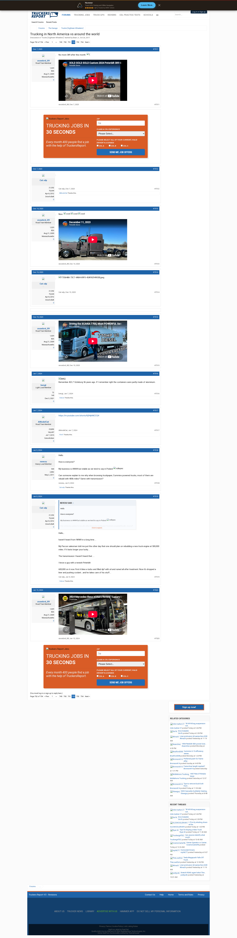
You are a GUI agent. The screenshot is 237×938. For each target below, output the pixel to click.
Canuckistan (49, 438)
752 (73, 42)
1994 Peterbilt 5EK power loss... (194, 744)
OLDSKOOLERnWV (177, 827)
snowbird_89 (43, 60)
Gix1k (180, 733)
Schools (148, 15)
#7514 (155, 272)
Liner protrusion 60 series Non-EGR (193, 736)
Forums (66, 15)
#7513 (155, 209)
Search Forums (37, 22)
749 (60, 42)
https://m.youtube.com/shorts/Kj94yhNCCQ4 (79, 415)
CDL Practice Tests (129, 15)
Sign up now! (189, 707)
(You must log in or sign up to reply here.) (46, 693)
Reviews (112, 15)
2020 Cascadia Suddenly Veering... (194, 791)
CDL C (125, 146)
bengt (43, 385)
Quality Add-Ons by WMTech (118, 931)
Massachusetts (48, 77)
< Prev (46, 42)
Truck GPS (98, 15)
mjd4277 (184, 852)
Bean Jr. (76, 38)
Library (90, 911)
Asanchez (186, 746)
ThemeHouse (134, 933)
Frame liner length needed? (194, 766)
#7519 (155, 496)
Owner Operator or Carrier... (197, 843)
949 (52, 469)
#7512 (155, 169)
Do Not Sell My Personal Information (158, 911)
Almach (183, 738)
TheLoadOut (175, 862)
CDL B (113, 146)
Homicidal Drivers (188, 850)
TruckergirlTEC (175, 840)
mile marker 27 (176, 728)
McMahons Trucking (178, 778)
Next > (87, 42)
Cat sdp (43, 180)
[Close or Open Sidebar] (200, 28)
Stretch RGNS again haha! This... (193, 873)
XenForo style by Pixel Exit (118, 929)
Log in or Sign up (199, 12)
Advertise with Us (107, 911)
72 (53, 392)
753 (77, 42)
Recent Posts (51, 22)
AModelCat (63, 193)
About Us (59, 911)
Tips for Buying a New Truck (191, 830)
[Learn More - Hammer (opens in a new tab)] (118, 5)
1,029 (52, 68)
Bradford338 (175, 756)
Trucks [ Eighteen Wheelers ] (53, 38)
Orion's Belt (49, 197)
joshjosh (184, 875)
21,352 (51, 188)
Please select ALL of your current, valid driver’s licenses (117, 141)
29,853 (51, 429)
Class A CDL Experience (108, 129)
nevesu (43, 461)
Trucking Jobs (82, 15)
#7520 (155, 590)
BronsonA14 (175, 763)
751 (69, 42)
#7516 (155, 374)
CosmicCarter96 (192, 845)
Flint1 (61, 435)
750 (65, 42)
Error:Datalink (183, 731)
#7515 (155, 317)
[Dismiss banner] (159, 5)
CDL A (101, 146)
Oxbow (61, 398)
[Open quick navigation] (203, 28)
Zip (98, 119)
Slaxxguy (184, 793)
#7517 (155, 410)
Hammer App (127, 911)
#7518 (155, 450)
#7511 (155, 49)
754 (82, 42)
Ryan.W (183, 832)
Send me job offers (121, 152)
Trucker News (75, 911)
